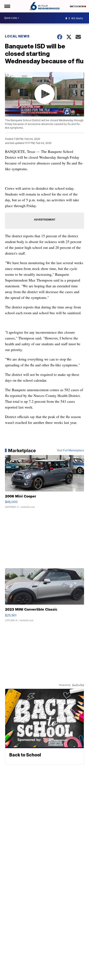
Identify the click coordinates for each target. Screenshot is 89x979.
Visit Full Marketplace (70, 450)
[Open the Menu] (7, 6)
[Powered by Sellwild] (78, 685)
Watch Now (77, 6)
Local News (17, 36)
